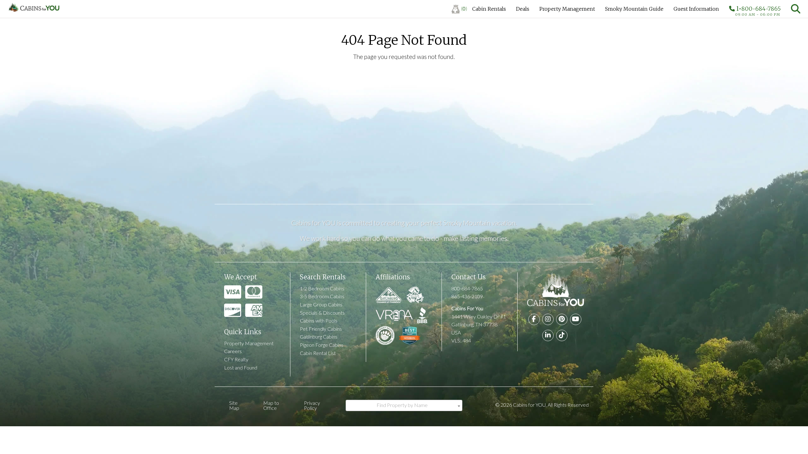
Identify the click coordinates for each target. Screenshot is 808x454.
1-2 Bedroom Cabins (322, 288)
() (464, 8)
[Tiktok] (561, 335)
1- (758, 10)
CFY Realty (236, 359)
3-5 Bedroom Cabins (322, 296)
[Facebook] (534, 319)
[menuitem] (459, 9)
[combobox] (404, 405)
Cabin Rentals (489, 9)
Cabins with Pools (318, 320)
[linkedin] (548, 335)
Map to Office (271, 405)
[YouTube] (575, 319)
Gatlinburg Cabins (318, 337)
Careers (233, 351)
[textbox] (404, 405)
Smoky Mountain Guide (634, 9)
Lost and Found (240, 367)
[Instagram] (548, 319)
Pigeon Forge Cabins (321, 345)
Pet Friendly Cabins (321, 329)
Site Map (234, 405)
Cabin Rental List (318, 353)
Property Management (567, 9)
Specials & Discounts (322, 313)
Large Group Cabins (321, 304)
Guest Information (696, 9)
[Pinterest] (561, 319)
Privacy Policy (312, 405)
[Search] (795, 9)
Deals (522, 9)
